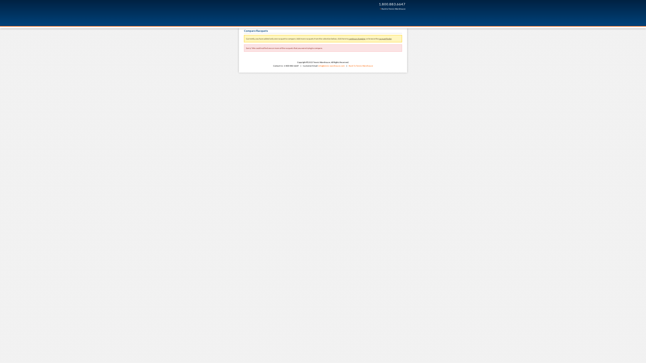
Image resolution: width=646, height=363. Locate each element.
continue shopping (357, 38)
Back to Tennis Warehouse (393, 9)
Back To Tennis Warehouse (361, 66)
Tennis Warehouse (293, 13)
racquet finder (385, 38)
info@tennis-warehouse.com (331, 66)
